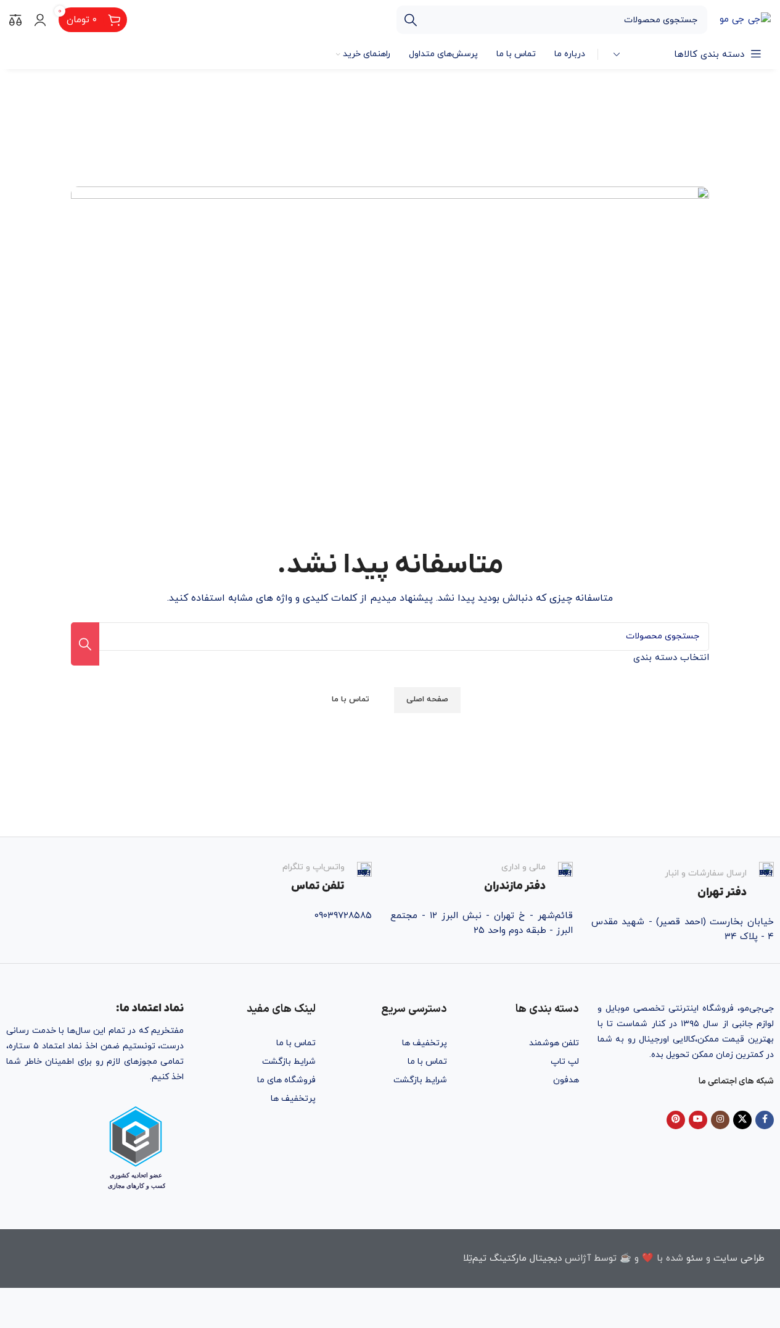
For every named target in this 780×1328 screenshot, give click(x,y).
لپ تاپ (564, 1061)
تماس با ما (427, 1061)
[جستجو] (410, 20)
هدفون (565, 1080)
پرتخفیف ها (424, 1043)
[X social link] (742, 1120)
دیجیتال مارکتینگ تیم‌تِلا (512, 1258)
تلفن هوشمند (553, 1043)
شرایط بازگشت (420, 1080)
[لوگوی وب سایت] (745, 18)
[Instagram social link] (720, 1120)
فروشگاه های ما (286, 1080)
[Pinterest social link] (676, 1120)
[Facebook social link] (764, 1120)
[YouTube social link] (698, 1120)
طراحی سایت (739, 1258)
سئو (694, 1258)
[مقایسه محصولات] (15, 19)
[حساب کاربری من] (40, 19)
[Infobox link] (682, 881)
